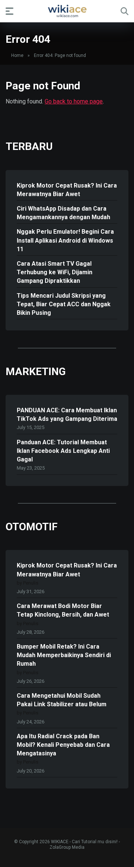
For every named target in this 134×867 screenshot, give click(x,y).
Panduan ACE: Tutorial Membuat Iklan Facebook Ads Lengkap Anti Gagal (63, 451)
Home (17, 55)
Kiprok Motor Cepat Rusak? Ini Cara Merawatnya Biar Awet (67, 190)
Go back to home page (74, 101)
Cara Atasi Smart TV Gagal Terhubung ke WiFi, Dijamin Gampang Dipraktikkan (54, 272)
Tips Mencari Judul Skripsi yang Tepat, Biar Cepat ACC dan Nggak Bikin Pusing (64, 304)
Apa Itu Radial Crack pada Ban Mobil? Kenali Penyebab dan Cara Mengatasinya (63, 745)
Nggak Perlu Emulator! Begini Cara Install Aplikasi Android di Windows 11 (65, 240)
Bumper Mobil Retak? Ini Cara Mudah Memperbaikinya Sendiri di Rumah (64, 655)
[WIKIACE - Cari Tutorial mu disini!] (67, 10)
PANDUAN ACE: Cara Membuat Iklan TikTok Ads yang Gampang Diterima (67, 414)
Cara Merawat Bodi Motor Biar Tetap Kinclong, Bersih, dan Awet (63, 610)
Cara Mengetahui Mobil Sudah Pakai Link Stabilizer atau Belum (61, 700)
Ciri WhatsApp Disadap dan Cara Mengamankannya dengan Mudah (63, 213)
